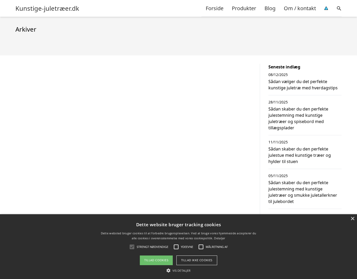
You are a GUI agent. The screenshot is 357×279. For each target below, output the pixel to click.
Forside (214, 8)
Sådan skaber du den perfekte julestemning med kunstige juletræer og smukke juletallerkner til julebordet (302, 192)
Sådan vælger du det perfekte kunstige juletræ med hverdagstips (303, 85)
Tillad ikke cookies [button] (196, 260)
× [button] (352, 219)
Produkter (244, 8)
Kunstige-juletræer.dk (47, 8)
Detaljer (219, 238)
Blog (269, 8)
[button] (178, 270)
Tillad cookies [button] (156, 260)
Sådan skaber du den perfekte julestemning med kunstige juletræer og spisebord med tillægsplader (298, 118)
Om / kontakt (300, 8)
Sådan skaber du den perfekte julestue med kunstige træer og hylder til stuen (299, 155)
